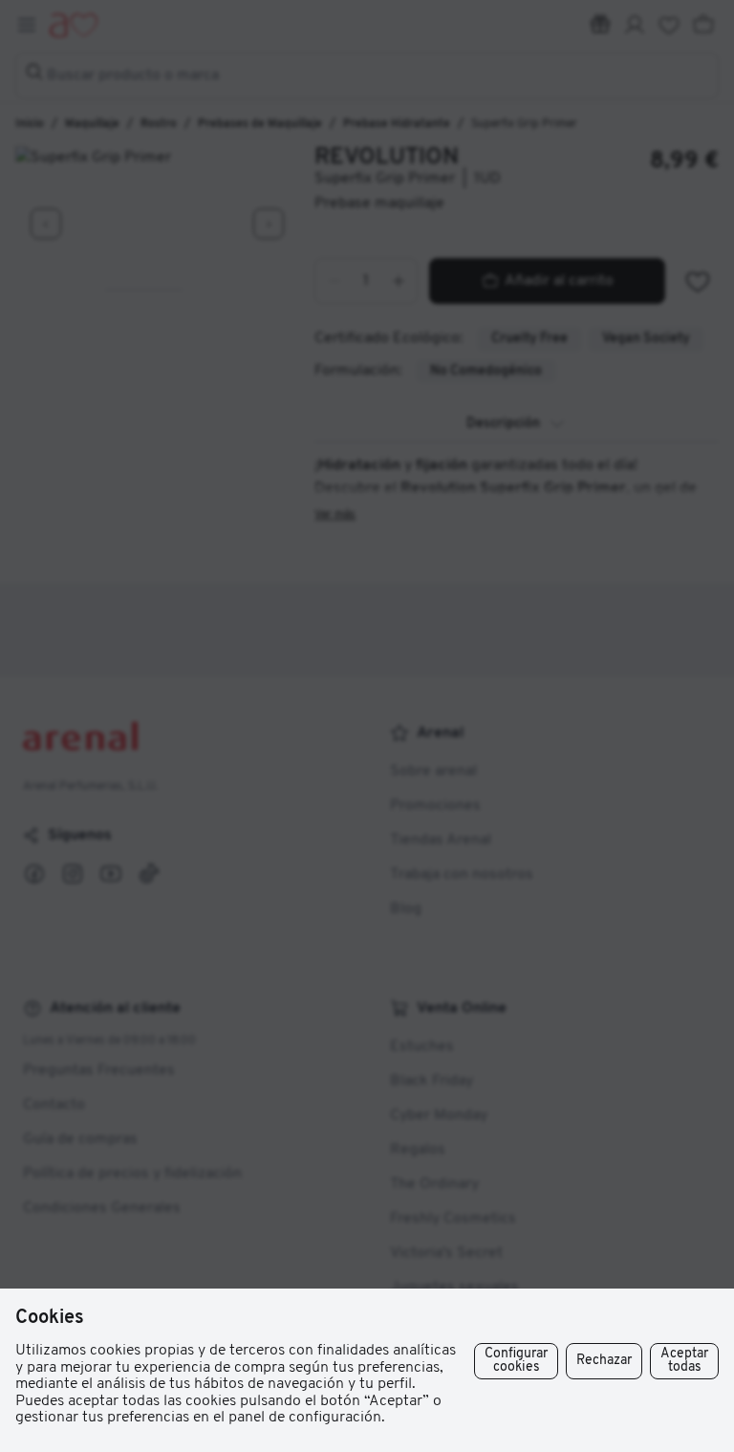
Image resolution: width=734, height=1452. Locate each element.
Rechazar (604, 1361)
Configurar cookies (516, 1361)
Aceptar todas (684, 1361)
